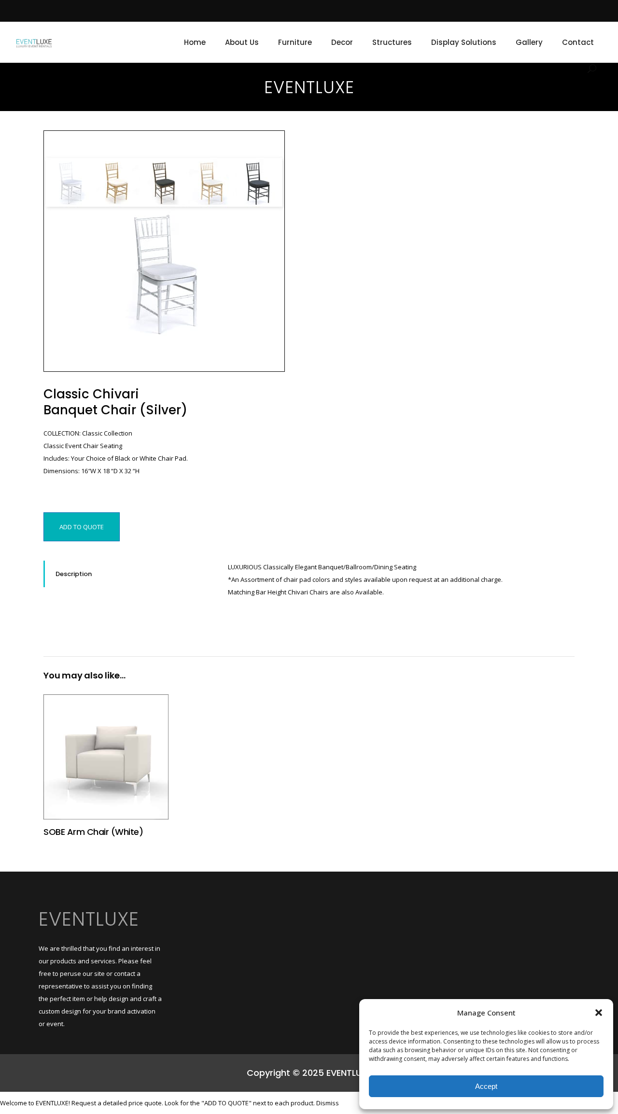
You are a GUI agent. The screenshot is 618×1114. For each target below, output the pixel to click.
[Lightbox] (271, 144)
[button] (599, 1012)
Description (74, 573)
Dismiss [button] (327, 1103)
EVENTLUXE (89, 918)
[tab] (128, 574)
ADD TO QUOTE (81, 526)
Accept (486, 1086)
